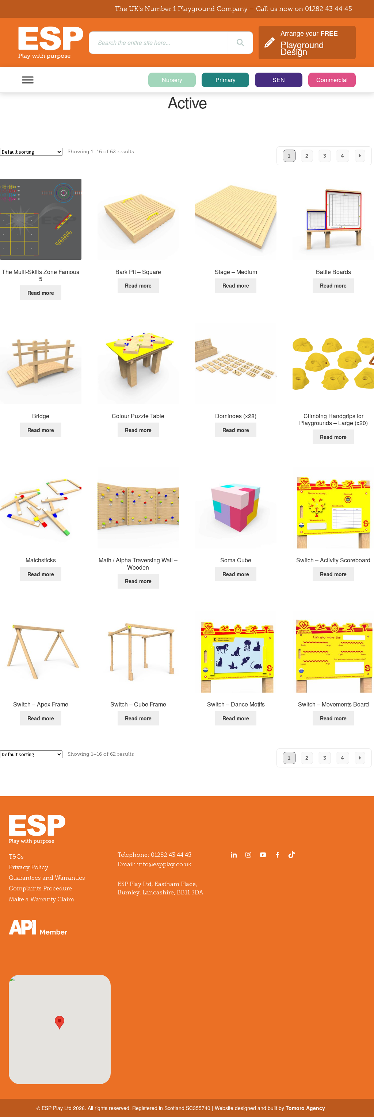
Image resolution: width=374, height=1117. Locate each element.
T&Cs (16, 857)
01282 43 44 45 (328, 8)
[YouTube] (263, 854)
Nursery (172, 80)
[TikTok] (293, 854)
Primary (225, 80)
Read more (40, 292)
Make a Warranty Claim (41, 899)
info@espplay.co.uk (164, 864)
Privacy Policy (28, 867)
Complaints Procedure (40, 888)
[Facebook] (277, 854)
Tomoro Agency (305, 1108)
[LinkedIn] (233, 854)
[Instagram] (248, 854)
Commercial (332, 80)
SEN (278, 80)
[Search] (240, 43)
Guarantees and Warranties (47, 878)
